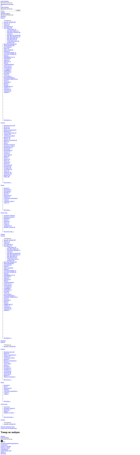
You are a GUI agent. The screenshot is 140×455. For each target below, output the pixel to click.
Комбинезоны (8, 147)
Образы (3, 234)
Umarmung (7, 90)
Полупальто (8, 165)
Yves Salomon (8, 26)
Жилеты (7, 138)
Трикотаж (8, 172)
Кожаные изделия (9, 217)
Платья (7, 162)
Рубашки (7, 168)
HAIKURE (8, 71)
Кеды (6, 194)
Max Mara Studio (12, 31)
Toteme (6, 25)
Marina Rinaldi (9, 45)
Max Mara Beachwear (13, 36)
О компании (4, 444)
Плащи (6, 163)
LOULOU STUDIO (10, 54)
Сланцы (6, 392)
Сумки (6, 224)
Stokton (6, 60)
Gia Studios (8, 69)
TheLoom (7, 61)
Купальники (8, 150)
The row (7, 23)
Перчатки (7, 221)
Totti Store (7, 89)
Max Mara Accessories (13, 35)
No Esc (6, 80)
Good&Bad (7, 70)
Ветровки (7, 131)
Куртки (7, 152)
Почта (13, 426)
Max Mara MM (12, 38)
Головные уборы (9, 215)
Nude (6, 55)
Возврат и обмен (5, 447)
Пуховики (7, 166)
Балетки (6, 188)
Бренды (3, 18)
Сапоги (6, 199)
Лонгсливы (8, 154)
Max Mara (8, 28)
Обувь (2, 185)
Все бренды (8, 120)
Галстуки (7, 406)
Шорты (7, 175)
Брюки (7, 128)
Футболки (8, 173)
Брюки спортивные (10, 130)
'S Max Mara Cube (13, 41)
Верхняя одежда (9, 125)
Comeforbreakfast (9, 64)
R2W (6, 85)
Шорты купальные (9, 376)
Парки (6, 160)
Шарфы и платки (9, 227)
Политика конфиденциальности (9, 443)
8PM (6, 63)
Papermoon (7, 82)
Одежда (3, 122)
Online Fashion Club (6, 450)
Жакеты (7, 137)
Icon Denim (8, 47)
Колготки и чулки (9, 146)
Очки (6, 220)
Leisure (10, 33)
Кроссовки (8, 195)
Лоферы (7, 196)
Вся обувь (7, 210)
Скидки (3, 235)
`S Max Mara (11, 29)
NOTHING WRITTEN (11, 79)
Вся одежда (8, 182)
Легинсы (7, 153)
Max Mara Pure (12, 39)
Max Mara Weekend (10, 44)
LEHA (6, 74)
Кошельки (7, 218)
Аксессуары (4, 212)
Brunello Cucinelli (10, 22)
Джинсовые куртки (10, 133)
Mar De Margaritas (9, 77)
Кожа (6, 143)
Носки (6, 157)
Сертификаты (4, 449)
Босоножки (7, 189)
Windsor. (6, 92)
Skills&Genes (8, 86)
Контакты (3, 453)
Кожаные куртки (9, 144)
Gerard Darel (8, 67)
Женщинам (4, 4)
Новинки (3, 16)
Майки (6, 156)
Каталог (3, 436)
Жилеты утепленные (10, 140)
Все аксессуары (9, 231)
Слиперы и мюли (9, 201)
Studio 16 (3, 452)
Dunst (6, 48)
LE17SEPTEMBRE (10, 52)
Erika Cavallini (8, 50)
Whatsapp (8, 426)
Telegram (3, 426)
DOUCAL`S (8, 66)
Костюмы (7, 149)
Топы (6, 171)
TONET (7, 88)
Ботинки (7, 192)
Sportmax (10, 42)
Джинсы (7, 134)
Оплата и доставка (6, 446)
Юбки (6, 176)
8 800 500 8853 (5, 1)
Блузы (7, 127)
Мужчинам (10, 4)
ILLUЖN (7, 73)
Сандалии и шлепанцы (11, 198)
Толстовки (8, 169)
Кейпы (6, 141)
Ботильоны (7, 191)
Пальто (7, 159)
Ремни (6, 222)
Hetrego (7, 51)
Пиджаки (7, 366)
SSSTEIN (7, 58)
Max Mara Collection (13, 32)
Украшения (8, 225)
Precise (6, 83)
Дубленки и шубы (9, 135)
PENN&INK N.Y (9, 57)
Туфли (6, 202)
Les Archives (8, 76)
